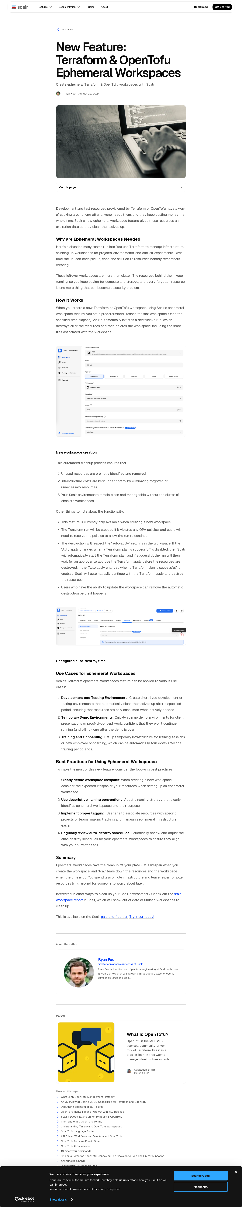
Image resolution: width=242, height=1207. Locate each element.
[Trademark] (20, 7)
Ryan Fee (106, 959)
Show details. (58, 1199)
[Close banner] (236, 1172)
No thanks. (201, 1186)
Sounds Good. (200, 1175)
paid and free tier (114, 916)
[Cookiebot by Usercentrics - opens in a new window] (24, 1199)
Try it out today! (141, 916)
